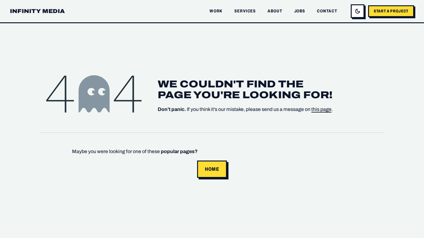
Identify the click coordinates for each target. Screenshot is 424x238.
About (275, 11)
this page (321, 109)
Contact (327, 11)
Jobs (299, 11)
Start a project (391, 11)
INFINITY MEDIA (37, 11)
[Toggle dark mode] (357, 11)
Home (212, 169)
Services (245, 11)
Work (216, 11)
